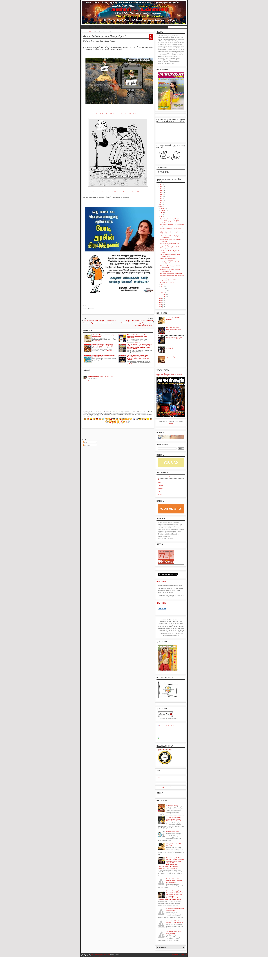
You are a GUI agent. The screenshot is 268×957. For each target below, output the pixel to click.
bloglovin (160, 488)
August (163, 288)
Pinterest (160, 485)
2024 (160, 302)
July (162, 286)
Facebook (160, 479)
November (163, 294)
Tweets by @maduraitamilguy (165, 787)
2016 (160, 196)
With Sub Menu (116, 27)
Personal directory (162, 610)
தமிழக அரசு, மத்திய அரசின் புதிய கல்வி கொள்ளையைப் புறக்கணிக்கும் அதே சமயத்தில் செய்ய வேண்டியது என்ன (118, 113)
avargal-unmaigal (96, 955)
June (162, 284)
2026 (160, 307)
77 (162, 555)
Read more (97, 340)
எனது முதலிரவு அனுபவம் (172, 356)
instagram (160, 494)
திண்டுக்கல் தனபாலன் (93, 376)
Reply (89, 380)
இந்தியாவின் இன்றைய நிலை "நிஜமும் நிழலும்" (104, 36)
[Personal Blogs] (162, 609)
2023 (160, 300)
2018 (160, 200)
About (90, 27)
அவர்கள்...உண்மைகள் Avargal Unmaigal (100, 954)
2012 (160, 188)
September (164, 290)
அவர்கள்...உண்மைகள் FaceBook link (167, 477)
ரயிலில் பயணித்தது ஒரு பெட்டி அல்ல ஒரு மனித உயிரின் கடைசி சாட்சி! (169, 375)
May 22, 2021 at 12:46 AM (106, 376)
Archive (97, 27)
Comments (105, 27)
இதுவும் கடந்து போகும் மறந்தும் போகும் (169, 218)
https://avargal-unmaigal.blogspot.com (111, 955)
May (162, 216)
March (162, 212)
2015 (160, 194)
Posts (85, 442)
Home (83, 27)
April (162, 214)
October (163, 292)
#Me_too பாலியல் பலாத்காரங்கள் (168, 282)
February (163, 210)
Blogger (171, 423)
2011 (160, 186)
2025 (160, 305)
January (163, 208)
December (163, 296)
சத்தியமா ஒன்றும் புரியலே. (172, 831)
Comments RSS (183, 954)
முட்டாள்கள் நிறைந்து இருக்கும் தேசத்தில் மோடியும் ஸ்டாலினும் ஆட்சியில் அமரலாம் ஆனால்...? (173, 819)
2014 (160, 192)
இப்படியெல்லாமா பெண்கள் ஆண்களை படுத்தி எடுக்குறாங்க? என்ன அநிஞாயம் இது (174, 880)
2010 (160, 184)
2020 (160, 204)
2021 (160, 206)
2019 (160, 202)
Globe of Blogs (161, 581)
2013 (160, 190)
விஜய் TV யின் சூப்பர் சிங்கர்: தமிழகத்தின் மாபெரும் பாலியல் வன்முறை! (173, 329)
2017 (160, 198)
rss (159, 491)
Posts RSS (175, 954)
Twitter (159, 482)
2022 (160, 298)
